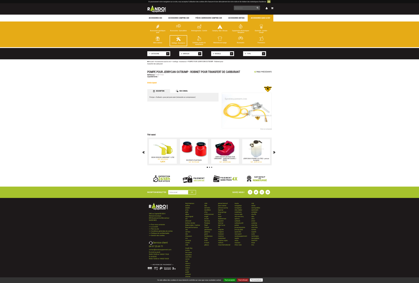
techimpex (255, 236)
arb (186, 219)
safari (253, 205)
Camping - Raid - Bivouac (220, 31)
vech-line (188, 257)
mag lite (221, 229)
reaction (237, 243)
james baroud (223, 203)
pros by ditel (239, 229)
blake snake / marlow (192, 225)
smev (253, 221)
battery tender (190, 223)
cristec (187, 243)
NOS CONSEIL (183, 91)
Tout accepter (230, 280)
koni (219, 214)
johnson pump (223, 208)
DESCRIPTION (160, 91)
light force (221, 225)
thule (253, 243)
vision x (187, 263)
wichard (188, 274)
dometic (207, 208)
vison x (187, 265)
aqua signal (189, 216)
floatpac (207, 223)
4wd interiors (189, 203)
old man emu (239, 216)
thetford (254, 240)
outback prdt (239, 223)
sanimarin (254, 210)
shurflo (253, 214)
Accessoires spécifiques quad (157, 31)
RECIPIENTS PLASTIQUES (194, 160)
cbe (186, 234)
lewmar (220, 223)
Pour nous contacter (158, 224)
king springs (222, 212)
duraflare (207, 210)
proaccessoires (240, 227)
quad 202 (238, 232)
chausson (188, 236)
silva (252, 219)
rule (252, 203)
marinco (221, 236)
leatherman (222, 219)
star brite (254, 227)
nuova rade (238, 214)
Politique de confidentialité (160, 233)
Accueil (151, 61)
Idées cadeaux (157, 43)
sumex (253, 229)
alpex (187, 214)
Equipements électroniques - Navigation (240, 31)
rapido (237, 238)
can (186, 229)
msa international (224, 245)
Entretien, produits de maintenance (199, 43)
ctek (186, 245)
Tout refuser (243, 280)
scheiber (254, 212)
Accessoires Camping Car (178, 18)
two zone (188, 252)
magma (221, 232)
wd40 (187, 272)
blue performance (191, 227)
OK (269, 2)
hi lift (206, 240)
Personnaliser (256, 280)
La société (154, 227)
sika (252, 216)
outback (237, 221)
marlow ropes (223, 240)
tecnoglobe (255, 238)
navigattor (238, 205)
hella (206, 238)
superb (253, 232)
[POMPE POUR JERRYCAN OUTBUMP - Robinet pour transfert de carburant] (247, 110)
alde (186, 212)
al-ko (187, 210)
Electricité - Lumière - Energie (261, 31)
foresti (206, 227)
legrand (220, 221)
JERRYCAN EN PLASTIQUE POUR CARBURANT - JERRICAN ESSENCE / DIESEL (225, 158)
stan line (254, 225)
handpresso (208, 236)
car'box (187, 232)
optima (237, 219)
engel (206, 216)
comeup (188, 240)
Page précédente (264, 72)
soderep (254, 223)
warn (187, 270)
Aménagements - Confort (199, 31)
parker (237, 225)
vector (187, 259)
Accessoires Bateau (236, 18)
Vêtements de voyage (220, 43)
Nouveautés (240, 43)
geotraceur (208, 229)
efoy (206, 212)
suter (253, 234)
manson (221, 234)
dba (205, 205)
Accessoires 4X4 (155, 18)
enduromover (209, 214)
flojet (206, 225)
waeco (187, 268)
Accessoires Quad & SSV (260, 18)
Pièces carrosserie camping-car (208, 18)
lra (219, 227)
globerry (207, 232)
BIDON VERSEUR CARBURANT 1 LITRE (162, 157)
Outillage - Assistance (178, 43)
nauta (237, 203)
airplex (187, 208)
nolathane (238, 212)
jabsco (206, 245)
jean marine (222, 205)
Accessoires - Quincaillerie (178, 31)
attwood (188, 221)
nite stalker (238, 210)
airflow (187, 205)
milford (220, 243)
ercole (206, 219)
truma (187, 250)
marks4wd (221, 238)
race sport (238, 234)
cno (186, 238)
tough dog (188, 248)
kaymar (220, 210)
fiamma (207, 221)
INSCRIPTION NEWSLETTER (156, 192)
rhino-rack (238, 245)
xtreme (187, 276)
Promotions (261, 43)
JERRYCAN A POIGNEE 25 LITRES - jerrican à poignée (256, 159)
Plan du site (155, 229)
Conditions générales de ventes (162, 231)
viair (186, 261)
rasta (236, 240)
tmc (252, 245)
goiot (206, 234)
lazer (220, 216)
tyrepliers (188, 255)
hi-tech (206, 243)
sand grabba (255, 208)
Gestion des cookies (158, 235)
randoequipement (241, 236)
